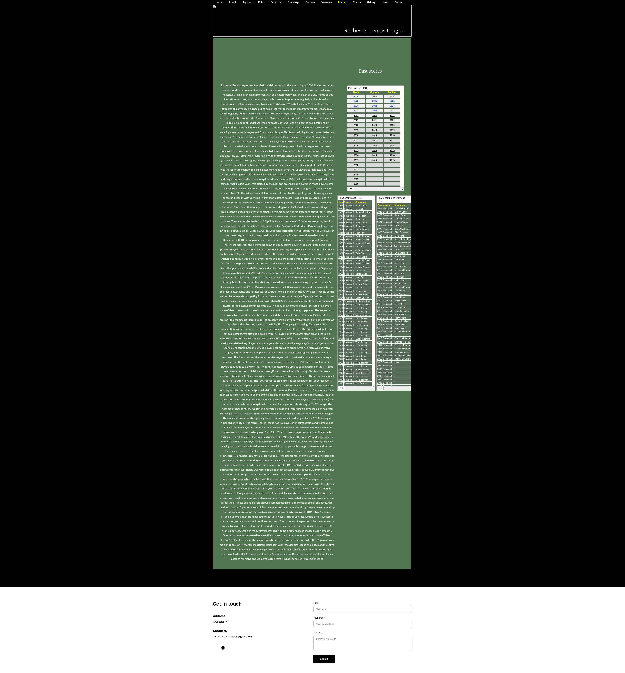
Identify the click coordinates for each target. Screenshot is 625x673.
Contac (399, 2)
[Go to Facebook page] (223, 648)
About (232, 2)
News (385, 2)
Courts (357, 2)
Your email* (319, 618)
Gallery (371, 2)
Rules (261, 2)
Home (218, 2)
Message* (318, 633)
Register (247, 2)
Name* (316, 603)
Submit (324, 659)
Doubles (310, 2)
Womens (326, 2)
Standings (293, 2)
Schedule (276, 2)
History (342, 2)
